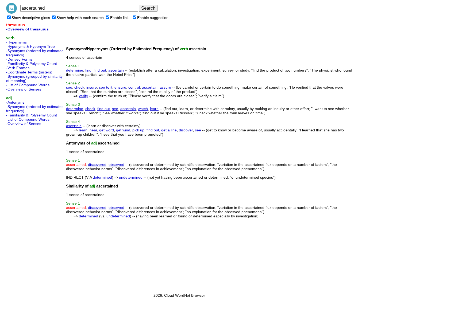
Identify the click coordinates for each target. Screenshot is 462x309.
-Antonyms (15, 102)
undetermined (131, 177)
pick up (138, 130)
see (69, 87)
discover (186, 130)
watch (143, 109)
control (134, 87)
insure (91, 87)
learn (154, 109)
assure (165, 87)
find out (100, 70)
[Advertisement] (27, 208)
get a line (169, 130)
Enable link (119, 17)
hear (93, 130)
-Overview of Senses (23, 89)
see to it (105, 87)
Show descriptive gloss (30, 17)
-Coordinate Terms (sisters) (29, 72)
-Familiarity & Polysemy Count (31, 63)
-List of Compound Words (27, 85)
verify (83, 96)
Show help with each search (80, 17)
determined (102, 177)
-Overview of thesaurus (27, 29)
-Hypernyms (16, 42)
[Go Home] (11, 12)
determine (74, 70)
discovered (97, 164)
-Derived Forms (19, 59)
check (79, 87)
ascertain (116, 70)
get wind (123, 130)
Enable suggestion (152, 17)
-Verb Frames (17, 68)
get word (106, 130)
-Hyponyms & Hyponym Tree (30, 46)
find (88, 70)
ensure (120, 87)
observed (116, 164)
